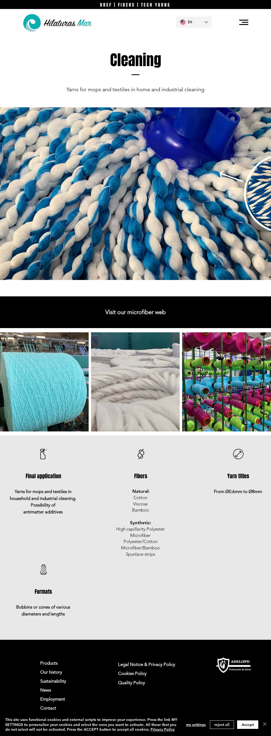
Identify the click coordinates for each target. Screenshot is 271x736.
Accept (248, 724)
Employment (52, 699)
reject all (221, 724)
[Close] (264, 724)
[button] (243, 22)
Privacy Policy (163, 729)
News (45, 690)
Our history (51, 672)
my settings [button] (196, 724)
